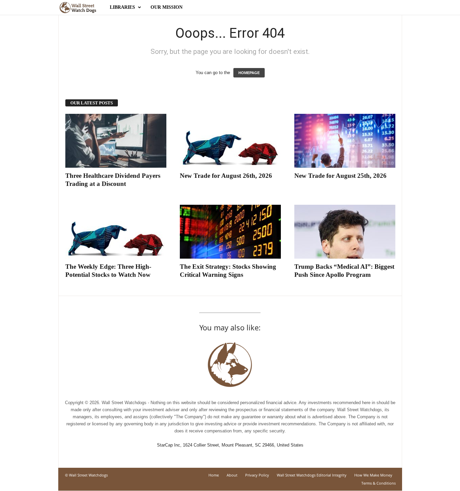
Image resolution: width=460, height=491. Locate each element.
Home (213, 475)
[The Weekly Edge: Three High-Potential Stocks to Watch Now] (115, 232)
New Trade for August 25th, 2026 (340, 175)
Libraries (122, 7)
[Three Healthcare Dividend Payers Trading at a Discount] (115, 141)
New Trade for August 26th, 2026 (226, 175)
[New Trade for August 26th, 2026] (230, 141)
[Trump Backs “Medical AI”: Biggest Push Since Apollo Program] (344, 232)
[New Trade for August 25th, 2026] (344, 141)
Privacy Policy (257, 475)
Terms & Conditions (378, 483)
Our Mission (167, 7)
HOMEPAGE (249, 73)
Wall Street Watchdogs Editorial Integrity (312, 475)
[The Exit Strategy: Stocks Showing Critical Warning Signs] (230, 232)
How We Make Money (373, 475)
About (232, 475)
